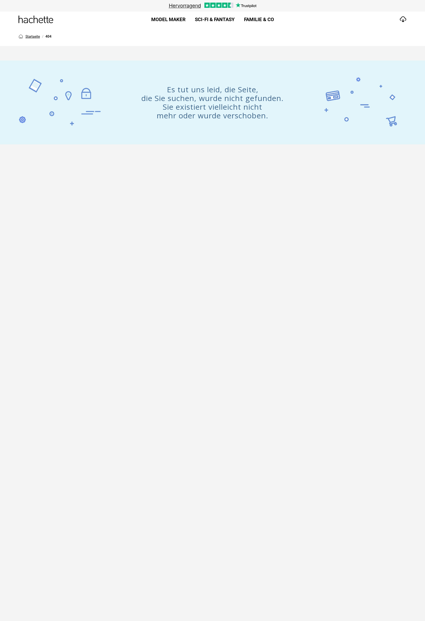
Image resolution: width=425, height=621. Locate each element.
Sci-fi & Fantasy (215, 19)
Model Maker (168, 19)
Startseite (32, 36)
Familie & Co (259, 19)
